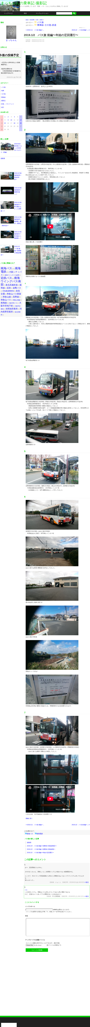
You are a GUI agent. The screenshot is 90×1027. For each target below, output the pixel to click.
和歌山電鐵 (16, 300)
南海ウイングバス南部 (11, 281)
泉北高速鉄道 (12, 285)
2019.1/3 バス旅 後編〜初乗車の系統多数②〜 (42, 846)
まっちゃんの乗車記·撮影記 (24, 3)
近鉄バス (6, 278)
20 (21, 123)
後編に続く (29, 818)
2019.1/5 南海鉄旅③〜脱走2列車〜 (17, 176)
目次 (25, 13)
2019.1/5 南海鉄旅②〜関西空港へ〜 (17, 191)
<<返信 (86, 882)
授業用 (29, 842)
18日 (41, 20)
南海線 (4, 303)
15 (5, 123)
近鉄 (9, 288)
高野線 (16, 297)
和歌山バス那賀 (14, 294)
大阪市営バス (13, 303)
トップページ (8, 13)
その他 (48, 25)
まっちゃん (11, 40)
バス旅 (40, 22)
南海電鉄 (40, 834)
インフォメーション (42, 13)
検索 (74, 13)
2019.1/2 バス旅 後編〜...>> (81, 30)
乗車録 (40, 25)
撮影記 (3, 100)
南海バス (30, 834)
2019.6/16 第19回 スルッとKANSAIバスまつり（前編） (11, 148)
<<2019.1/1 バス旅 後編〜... (35, 30)
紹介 (2, 107)
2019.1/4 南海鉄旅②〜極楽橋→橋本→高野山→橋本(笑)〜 (11, 221)
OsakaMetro (8, 291)
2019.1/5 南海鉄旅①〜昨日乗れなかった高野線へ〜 (11, 207)
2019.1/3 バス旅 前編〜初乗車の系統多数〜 (41, 849)
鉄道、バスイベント (7, 104)
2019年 (32, 20)
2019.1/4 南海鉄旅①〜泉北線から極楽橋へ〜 (17, 235)
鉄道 (54, 25)
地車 (2, 90)
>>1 (26, 890)
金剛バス (17, 288)
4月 (37, 20)
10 (11, 120)
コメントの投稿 (36, 950)
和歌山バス (6, 300)
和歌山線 (7, 297)
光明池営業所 (12, 309)
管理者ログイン (82, 27)
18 (14, 123)
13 (21, 120)
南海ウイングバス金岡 (12, 275)
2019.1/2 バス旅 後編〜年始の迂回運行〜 (40, 852)
